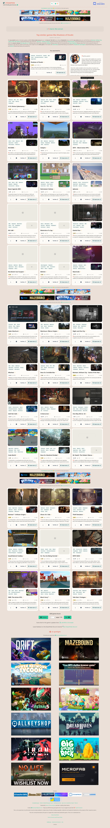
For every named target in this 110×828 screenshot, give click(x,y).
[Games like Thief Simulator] (81, 525)
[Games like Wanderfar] (81, 116)
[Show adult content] (56, 3)
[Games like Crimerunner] (48, 424)
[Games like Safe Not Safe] (16, 424)
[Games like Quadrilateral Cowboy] (16, 566)
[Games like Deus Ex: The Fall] (48, 116)
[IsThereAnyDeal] (21, 794)
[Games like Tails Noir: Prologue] (81, 607)
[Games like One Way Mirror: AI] (81, 424)
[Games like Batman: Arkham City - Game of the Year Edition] (81, 383)
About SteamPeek (55, 815)
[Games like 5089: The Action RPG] (16, 607)
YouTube (49, 72)
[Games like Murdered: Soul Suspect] (16, 282)
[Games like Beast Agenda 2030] (16, 199)
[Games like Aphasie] (81, 199)
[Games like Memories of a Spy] (48, 240)
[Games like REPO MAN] (81, 566)
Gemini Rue (55, 44)
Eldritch (12, 46)
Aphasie (49, 43)
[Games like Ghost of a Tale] (48, 525)
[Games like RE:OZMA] (16, 158)
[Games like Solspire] (48, 158)
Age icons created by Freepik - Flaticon (70, 803)
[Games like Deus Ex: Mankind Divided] (48, 465)
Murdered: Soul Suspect (80, 44)
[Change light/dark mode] (52, 3)
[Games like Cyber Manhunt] (16, 341)
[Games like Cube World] (16, 465)
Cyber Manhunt (73, 43)
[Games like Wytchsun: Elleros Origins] (48, 341)
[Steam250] (34, 794)
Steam (46, 805)
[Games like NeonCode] (81, 282)
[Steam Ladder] (89, 794)
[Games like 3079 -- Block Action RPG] (81, 158)
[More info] (37, 72)
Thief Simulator (71, 41)
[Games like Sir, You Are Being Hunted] (48, 566)
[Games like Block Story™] (48, 607)
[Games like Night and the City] (81, 341)
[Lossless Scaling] (55, 799)
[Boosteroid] (61, 794)
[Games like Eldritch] (48, 282)
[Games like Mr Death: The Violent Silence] (81, 465)
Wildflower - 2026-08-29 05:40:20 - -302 (55, 822)
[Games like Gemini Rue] (81, 240)
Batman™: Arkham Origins (43, 41)
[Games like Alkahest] (16, 383)
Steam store (61, 72)
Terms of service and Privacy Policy (55, 817)
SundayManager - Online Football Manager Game (42, 803)
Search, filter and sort (56, 29)
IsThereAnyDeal (52, 805)
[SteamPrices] (75, 794)
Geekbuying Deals (57, 803)
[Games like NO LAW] (16, 240)
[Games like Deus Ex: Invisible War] (48, 383)
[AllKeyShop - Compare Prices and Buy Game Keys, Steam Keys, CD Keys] (48, 794)
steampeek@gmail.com (66, 23)
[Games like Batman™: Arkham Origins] (16, 525)
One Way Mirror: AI (25, 43)
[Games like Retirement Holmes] (48, 199)
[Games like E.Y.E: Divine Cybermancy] (16, 116)
